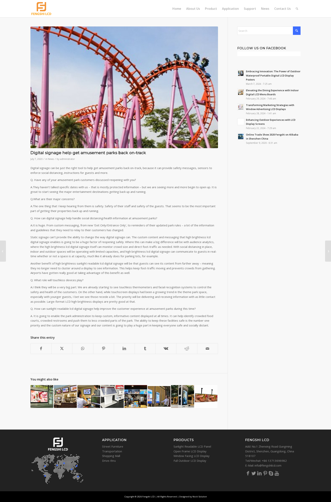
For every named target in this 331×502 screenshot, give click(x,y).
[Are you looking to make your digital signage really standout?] (328, 251)
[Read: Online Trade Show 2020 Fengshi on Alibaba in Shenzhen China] (240, 136)
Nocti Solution (200, 496)
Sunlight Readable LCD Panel (192, 446)
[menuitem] (177, 8)
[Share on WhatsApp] (82, 348)
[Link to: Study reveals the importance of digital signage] (112, 396)
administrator (67, 159)
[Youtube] (277, 473)
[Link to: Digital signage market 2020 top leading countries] (65, 396)
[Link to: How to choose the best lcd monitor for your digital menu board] (135, 396)
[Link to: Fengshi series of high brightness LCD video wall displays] (41, 396)
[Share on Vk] (166, 348)
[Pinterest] (265, 473)
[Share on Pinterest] (103, 348)
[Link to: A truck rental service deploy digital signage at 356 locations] (88, 396)
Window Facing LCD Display (192, 456)
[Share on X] (62, 348)
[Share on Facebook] (41, 348)
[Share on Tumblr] (145, 348)
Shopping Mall (111, 456)
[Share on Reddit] (186, 348)
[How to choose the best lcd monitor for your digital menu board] (3, 251)
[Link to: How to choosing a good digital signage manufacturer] (159, 396)
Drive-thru (109, 461)
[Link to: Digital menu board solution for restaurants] (206, 396)
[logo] (41, 8)
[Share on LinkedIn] (124, 348)
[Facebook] (248, 473)
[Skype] (271, 473)
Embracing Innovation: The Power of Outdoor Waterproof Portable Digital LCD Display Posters (273, 75)
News (51, 159)
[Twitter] (254, 473)
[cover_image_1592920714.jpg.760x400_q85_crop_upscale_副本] (124, 87)
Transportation (112, 451)
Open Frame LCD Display (190, 451)
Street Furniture (112, 446)
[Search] (297, 8)
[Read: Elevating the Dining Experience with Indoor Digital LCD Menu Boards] (240, 92)
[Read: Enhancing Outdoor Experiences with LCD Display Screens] (240, 121)
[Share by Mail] (207, 348)
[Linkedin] (259, 473)
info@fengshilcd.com (268, 465)
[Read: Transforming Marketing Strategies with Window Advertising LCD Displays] (240, 107)
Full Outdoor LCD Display (190, 461)
